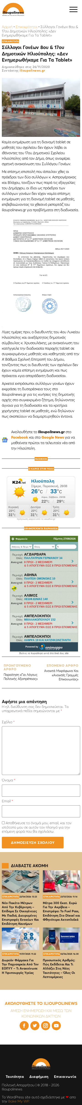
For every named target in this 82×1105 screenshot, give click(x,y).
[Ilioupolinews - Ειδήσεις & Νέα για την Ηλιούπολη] (13, 9)
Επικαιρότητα (26, 26)
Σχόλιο (8, 722)
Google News (52, 437)
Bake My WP (18, 1101)
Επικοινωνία (65, 1076)
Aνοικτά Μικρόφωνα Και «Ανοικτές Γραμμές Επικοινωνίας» (61, 672)
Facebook (19, 437)
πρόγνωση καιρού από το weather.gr (36, 519)
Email (7, 801)
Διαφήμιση (39, 1076)
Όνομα (8, 780)
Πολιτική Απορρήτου (18, 1085)
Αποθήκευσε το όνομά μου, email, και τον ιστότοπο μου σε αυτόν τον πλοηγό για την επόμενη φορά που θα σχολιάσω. (37, 827)
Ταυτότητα (15, 1076)
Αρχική (7, 26)
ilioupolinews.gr (32, 70)
